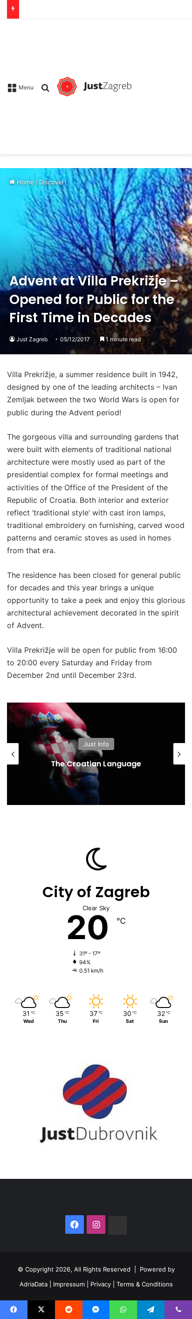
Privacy (100, 1283)
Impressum (69, 1283)
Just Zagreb (32, 339)
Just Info (96, 744)
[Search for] (45, 90)
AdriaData (34, 1283)
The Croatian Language (96, 763)
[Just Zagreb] (94, 86)
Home (24, 182)
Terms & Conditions (145, 1283)
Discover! (52, 182)
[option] (96, 754)
